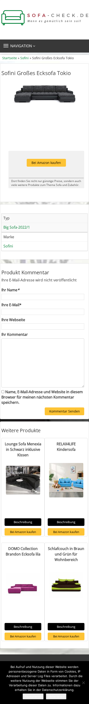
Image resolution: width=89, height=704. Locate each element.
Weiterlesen (56, 696)
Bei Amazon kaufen (46, 162)
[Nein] (83, 682)
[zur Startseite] (44, 17)
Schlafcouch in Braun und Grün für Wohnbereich (66, 554)
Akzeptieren (33, 696)
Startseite (9, 58)
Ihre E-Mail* (11, 304)
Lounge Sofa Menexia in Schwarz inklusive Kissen (23, 449)
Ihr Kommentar (14, 334)
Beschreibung (23, 522)
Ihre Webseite (13, 319)
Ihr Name (10, 289)
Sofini (24, 58)
